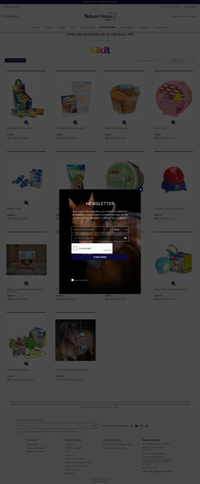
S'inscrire (100, 257)
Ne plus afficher (81, 280)
